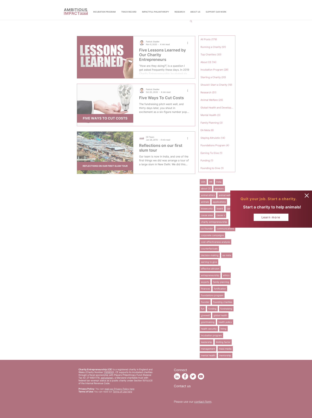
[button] (307, 195)
